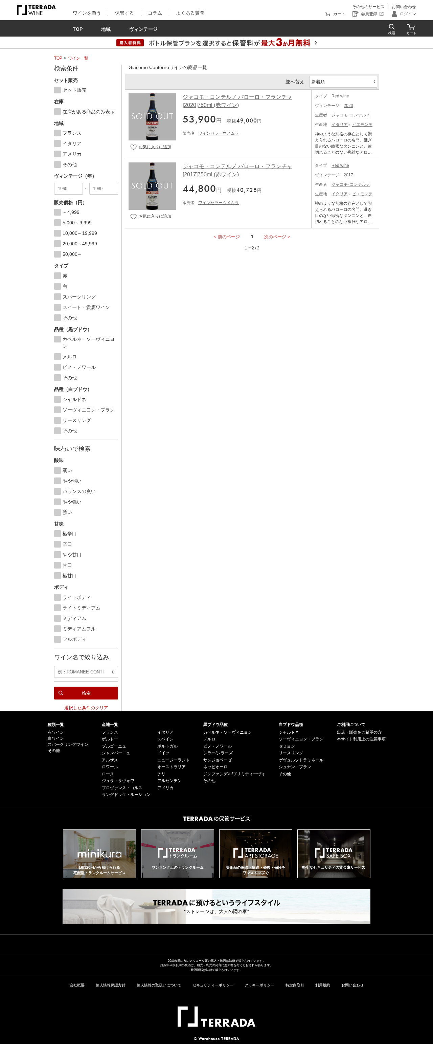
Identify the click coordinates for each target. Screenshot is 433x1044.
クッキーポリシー (259, 985)
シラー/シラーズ (218, 753)
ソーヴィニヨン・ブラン (301, 739)
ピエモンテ (362, 124)
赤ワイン (56, 732)
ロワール (110, 766)
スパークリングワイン (68, 744)
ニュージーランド (173, 760)
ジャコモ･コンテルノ (351, 115)
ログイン (408, 14)
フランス (110, 732)
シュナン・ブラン (295, 766)
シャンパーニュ (116, 753)
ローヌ (108, 774)
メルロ (209, 739)
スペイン (165, 739)
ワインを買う (87, 13)
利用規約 (322, 985)
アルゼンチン (169, 780)
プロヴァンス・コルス (122, 787)
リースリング (291, 753)
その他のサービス (368, 6)
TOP (58, 58)
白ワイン (56, 738)
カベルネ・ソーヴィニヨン (227, 732)
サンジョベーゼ (217, 760)
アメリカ (165, 787)
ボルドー (110, 739)
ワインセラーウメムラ (218, 133)
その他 (54, 750)
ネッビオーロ (215, 766)
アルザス (110, 760)
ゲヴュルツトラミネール (301, 760)
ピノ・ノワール (217, 746)
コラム (155, 13)
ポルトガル (167, 746)
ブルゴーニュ (114, 746)
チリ (161, 774)
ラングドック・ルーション (126, 794)
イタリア (340, 124)
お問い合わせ (404, 6)
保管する (124, 13)
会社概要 (77, 985)
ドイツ (163, 753)
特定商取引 (295, 985)
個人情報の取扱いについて (159, 985)
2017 (348, 175)
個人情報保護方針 (111, 985)
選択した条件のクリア (86, 707)
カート (339, 14)
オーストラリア (171, 766)
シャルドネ (289, 732)
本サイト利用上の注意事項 (361, 739)
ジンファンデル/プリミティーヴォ (234, 774)
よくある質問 (190, 13)
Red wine (340, 96)
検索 (86, 692)
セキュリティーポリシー (212, 985)
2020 (348, 105)
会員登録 (369, 14)
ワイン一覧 (78, 58)
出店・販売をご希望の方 (359, 732)
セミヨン (287, 746)
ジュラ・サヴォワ (118, 780)
